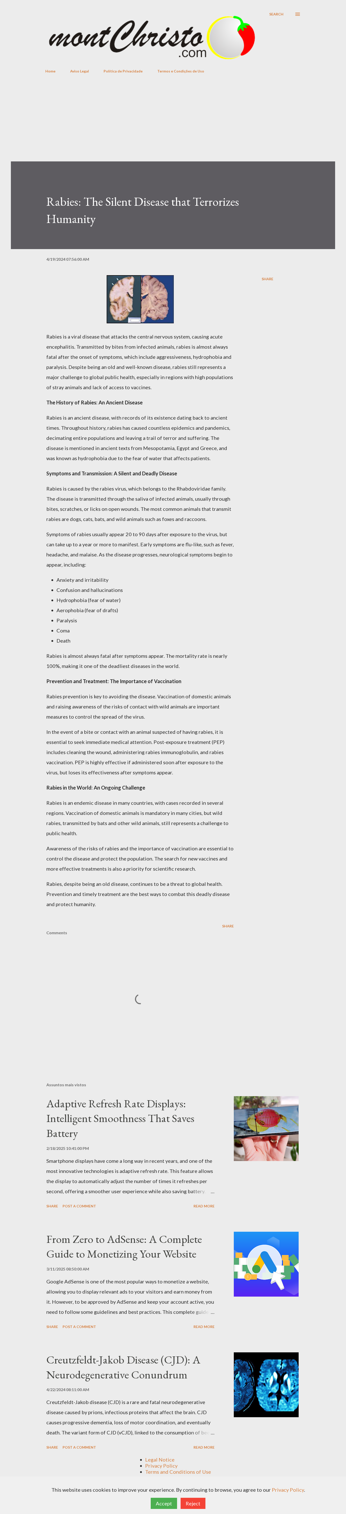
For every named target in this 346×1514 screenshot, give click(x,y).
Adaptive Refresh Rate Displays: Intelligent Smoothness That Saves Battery (120, 1118)
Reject (193, 1503)
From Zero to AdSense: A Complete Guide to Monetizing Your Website (124, 1246)
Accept (164, 1503)
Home (50, 71)
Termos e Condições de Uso (180, 71)
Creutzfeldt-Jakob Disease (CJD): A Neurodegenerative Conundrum (123, 1367)
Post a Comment (79, 1206)
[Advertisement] (173, 123)
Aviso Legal (79, 71)
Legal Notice (160, 1459)
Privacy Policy (161, 1466)
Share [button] (267, 279)
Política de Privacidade (123, 71)
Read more (204, 1206)
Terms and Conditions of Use (178, 1472)
